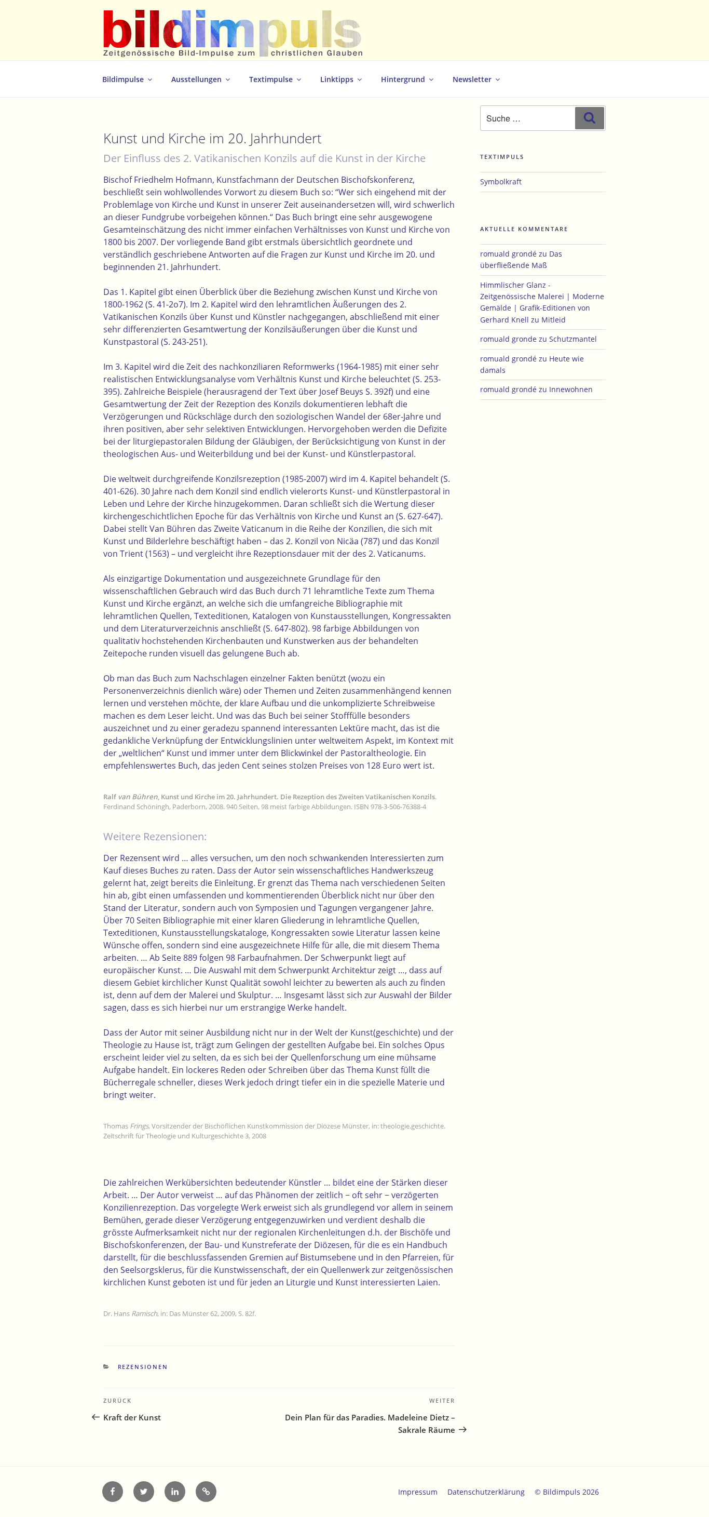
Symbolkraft (501, 181)
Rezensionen (143, 1367)
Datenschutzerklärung (486, 1492)
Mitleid (553, 320)
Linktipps (336, 79)
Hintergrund (403, 79)
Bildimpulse (123, 79)
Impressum (418, 1492)
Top (684, 1492)
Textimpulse (271, 79)
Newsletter (472, 79)
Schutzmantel (573, 339)
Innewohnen (571, 389)
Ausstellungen (196, 79)
